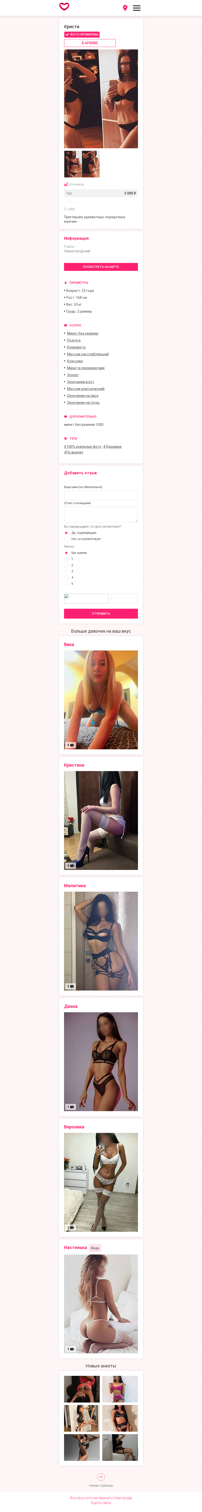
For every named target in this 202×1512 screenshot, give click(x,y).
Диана (71, 1006)
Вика (69, 644)
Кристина (74, 765)
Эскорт (73, 375)
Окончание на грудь (83, 403)
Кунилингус (76, 347)
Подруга (74, 340)
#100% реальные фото (82, 447)
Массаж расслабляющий (88, 354)
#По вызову (73, 452)
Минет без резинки (82, 333)
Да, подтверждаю (83, 532)
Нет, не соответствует (86, 539)
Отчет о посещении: (77, 503)
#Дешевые (112, 447)
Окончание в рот (80, 382)
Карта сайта (101, 1503)
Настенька (75, 1247)
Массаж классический (85, 389)
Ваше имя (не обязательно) (83, 487)
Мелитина (75, 885)
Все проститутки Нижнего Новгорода (101, 1498)
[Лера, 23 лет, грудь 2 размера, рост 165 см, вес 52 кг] (82, 1389)
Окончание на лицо (83, 396)
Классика (75, 361)
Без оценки (79, 552)
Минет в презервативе (86, 368)
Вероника (74, 1126)
